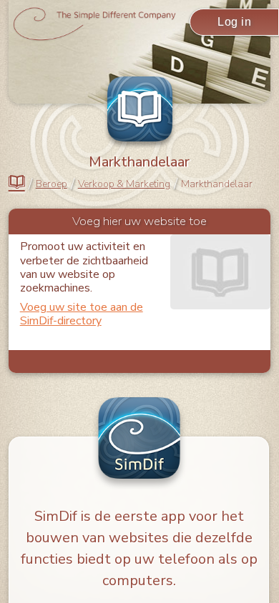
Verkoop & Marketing (124, 184)
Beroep (51, 184)
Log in (234, 22)
